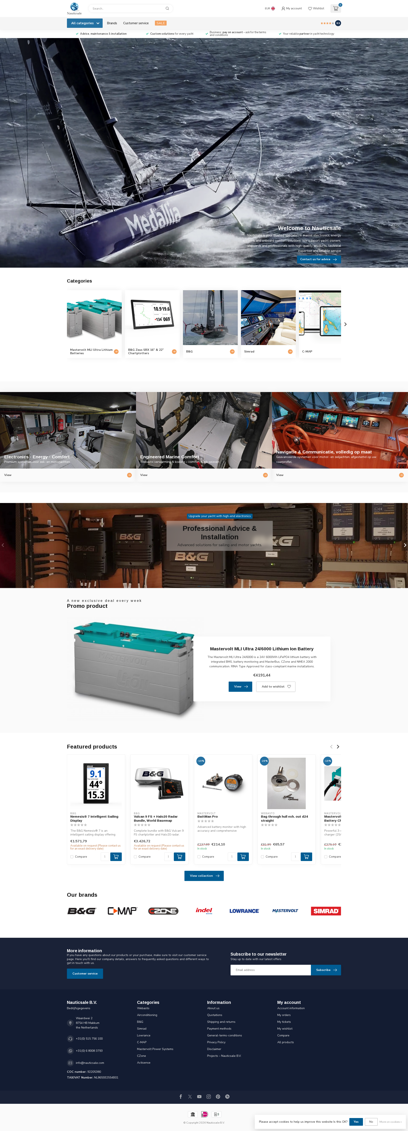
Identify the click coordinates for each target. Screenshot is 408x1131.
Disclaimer (214, 1049)
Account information (291, 1008)
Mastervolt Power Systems (155, 1049)
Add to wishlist (273, 687)
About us (213, 1008)
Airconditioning (147, 1015)
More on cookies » (391, 1122)
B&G (140, 1022)
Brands (112, 23)
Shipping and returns (221, 1022)
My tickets (284, 1022)
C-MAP (141, 1042)
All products (285, 1042)
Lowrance (143, 1035)
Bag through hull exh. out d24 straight (284, 818)
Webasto (143, 1008)
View (237, 687)
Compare (81, 856)
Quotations (214, 1015)
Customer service (136, 23)
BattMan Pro (207, 816)
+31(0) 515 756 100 (89, 1039)
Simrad (141, 1029)
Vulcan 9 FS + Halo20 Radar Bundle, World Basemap (156, 818)
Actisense (143, 1063)
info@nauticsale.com (90, 1063)
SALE (161, 23)
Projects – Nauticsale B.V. (224, 1056)
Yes (356, 1122)
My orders (284, 1015)
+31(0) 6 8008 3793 (89, 1051)
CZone (141, 1056)
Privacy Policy (216, 1042)
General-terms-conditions (224, 1035)
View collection (201, 876)
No (371, 1122)
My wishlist (284, 1029)
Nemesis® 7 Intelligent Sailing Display (94, 818)
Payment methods (219, 1029)
